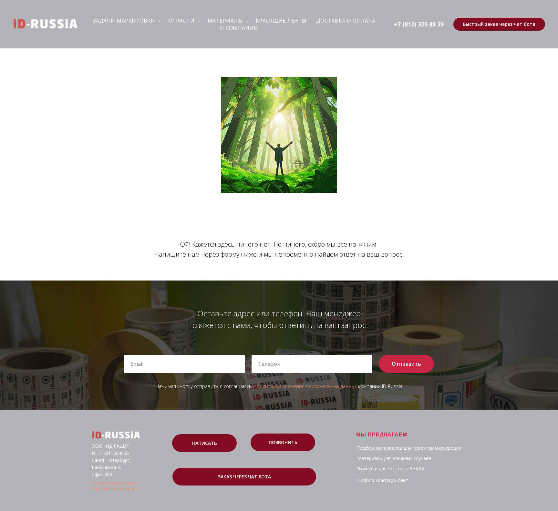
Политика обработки (114, 483)
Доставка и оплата (346, 20)
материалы (226, 20)
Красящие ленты (281, 20)
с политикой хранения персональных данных (305, 386)
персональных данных (116, 488)
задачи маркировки (125, 20)
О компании (239, 27)
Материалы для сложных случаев (394, 458)
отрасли (182, 20)
